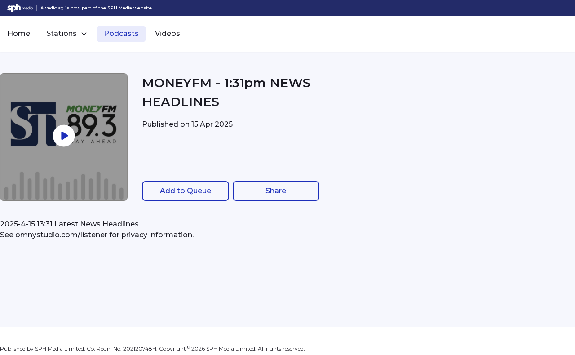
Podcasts (121, 33)
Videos (167, 33)
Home (18, 33)
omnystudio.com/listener (61, 235)
